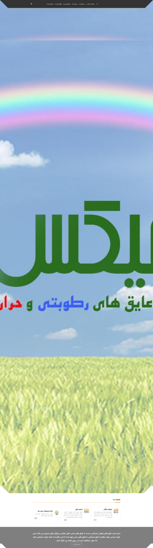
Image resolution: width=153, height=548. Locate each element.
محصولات (82, 4)
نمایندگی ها (51, 4)
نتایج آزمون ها (67, 4)
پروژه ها (75, 4)
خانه (97, 4)
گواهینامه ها (58, 4)
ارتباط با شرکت (90, 4)
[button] (76, 544)
